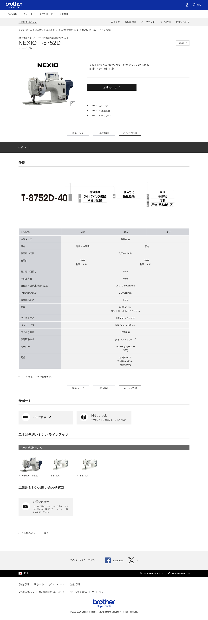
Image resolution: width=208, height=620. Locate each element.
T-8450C (55, 475)
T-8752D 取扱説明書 (99, 110)
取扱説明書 (130, 22)
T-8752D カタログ (98, 105)
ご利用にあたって (26, 592)
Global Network (179, 573)
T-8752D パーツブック (101, 115)
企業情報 (64, 14)
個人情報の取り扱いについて (52, 592)
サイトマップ (98, 592)
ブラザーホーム (26, 30)
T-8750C (84, 475)
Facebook (118, 560)
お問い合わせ (182, 22)
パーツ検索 (165, 22)
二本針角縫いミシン (70, 30)
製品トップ (78, 133)
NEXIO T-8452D (29, 475)
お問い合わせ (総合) (78, 592)
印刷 (181, 43)
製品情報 (12, 14)
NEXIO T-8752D (89, 30)
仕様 (21, 147)
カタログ (115, 22)
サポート (28, 14)
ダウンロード (46, 14)
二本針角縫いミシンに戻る (35, 533)
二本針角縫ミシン (28, 22)
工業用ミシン (52, 30)
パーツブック (148, 22)
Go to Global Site (152, 573)
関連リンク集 (99, 415)
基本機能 (104, 133)
